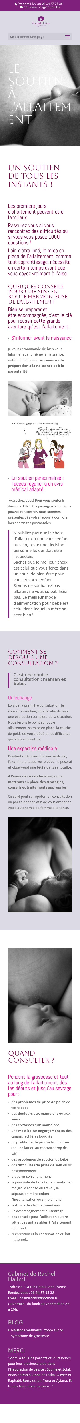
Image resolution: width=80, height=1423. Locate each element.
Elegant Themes (39, 1411)
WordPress (43, 1416)
